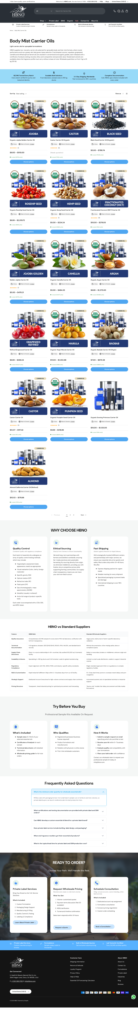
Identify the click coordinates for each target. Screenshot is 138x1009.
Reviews (120, 984)
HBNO (15, 1000)
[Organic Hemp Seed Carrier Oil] (69, 188)
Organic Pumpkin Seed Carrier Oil (62, 417)
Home (11, 30)
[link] (55, 515)
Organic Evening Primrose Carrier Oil (104, 417)
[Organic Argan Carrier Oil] (109, 258)
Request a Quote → (62, 928)
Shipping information (77, 962)
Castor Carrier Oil (16, 417)
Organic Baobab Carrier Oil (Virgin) (103, 350)
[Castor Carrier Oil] (28, 396)
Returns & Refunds (76, 965)
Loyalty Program (75, 969)
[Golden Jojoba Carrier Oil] (28, 258)
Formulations (122, 969)
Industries (121, 977)
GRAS (63, 21)
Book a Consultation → (104, 927)
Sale (76, 21)
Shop (42, 21)
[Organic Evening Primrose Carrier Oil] (109, 396)
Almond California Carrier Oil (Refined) (24, 487)
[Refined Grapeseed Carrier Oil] (28, 328)
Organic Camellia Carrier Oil (60, 280)
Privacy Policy (75, 973)
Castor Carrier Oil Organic (60, 140)
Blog (119, 980)
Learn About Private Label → (25, 922)
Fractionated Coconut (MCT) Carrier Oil (105, 210)
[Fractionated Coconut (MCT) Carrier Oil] (109, 188)
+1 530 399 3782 (92, 1)
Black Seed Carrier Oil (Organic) (102, 140)
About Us (94, 21)
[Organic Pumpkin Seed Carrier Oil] (69, 396)
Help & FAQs (74, 977)
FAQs (101, 1)
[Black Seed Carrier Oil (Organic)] (109, 119)
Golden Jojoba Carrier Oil (19, 280)
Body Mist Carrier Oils (20, 30)
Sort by (12, 94)
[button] (127, 11)
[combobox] (69, 11)
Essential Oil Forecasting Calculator (82, 980)
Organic (70, 21)
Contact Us (85, 21)
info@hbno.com (30, 981)
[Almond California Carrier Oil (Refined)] (28, 466)
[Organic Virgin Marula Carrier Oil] (69, 328)
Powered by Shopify (23, 1000)
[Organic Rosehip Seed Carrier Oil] (28, 188)
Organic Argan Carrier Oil (100, 280)
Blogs (107, 1)
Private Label (54, 21)
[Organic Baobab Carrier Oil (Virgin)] (109, 328)
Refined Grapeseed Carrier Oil (21, 350)
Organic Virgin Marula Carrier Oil (62, 350)
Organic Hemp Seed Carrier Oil (61, 210)
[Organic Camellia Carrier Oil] (69, 258)
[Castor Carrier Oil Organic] (69, 119)
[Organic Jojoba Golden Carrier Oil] (28, 119)
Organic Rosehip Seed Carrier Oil (22, 210)
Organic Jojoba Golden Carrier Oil (22, 140)
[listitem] (69, 797)
